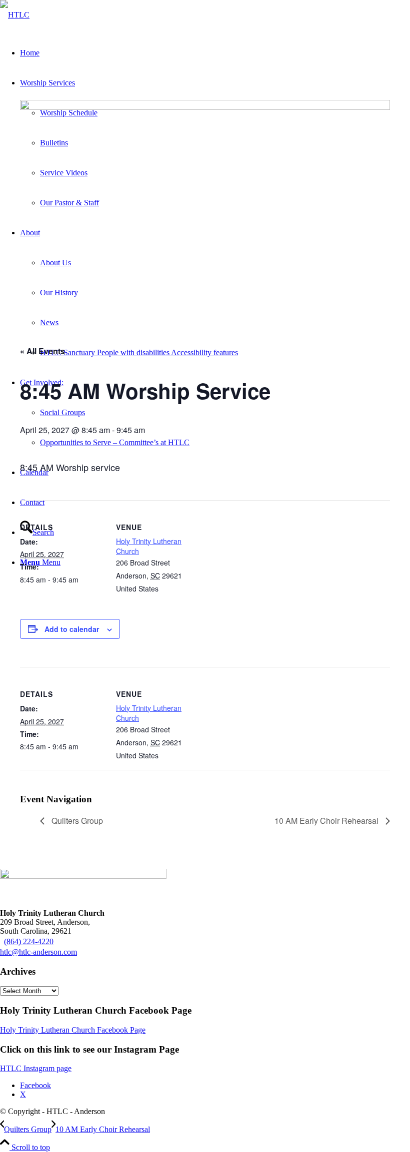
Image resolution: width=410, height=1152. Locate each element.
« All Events (42, 351)
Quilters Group (76, 820)
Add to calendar (71, 629)
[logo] (15, 14)
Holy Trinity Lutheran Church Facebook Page (73, 1030)
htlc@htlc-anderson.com (38, 952)
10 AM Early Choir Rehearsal (327, 820)
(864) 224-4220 (29, 941)
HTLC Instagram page (36, 1068)
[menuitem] (225, 353)
